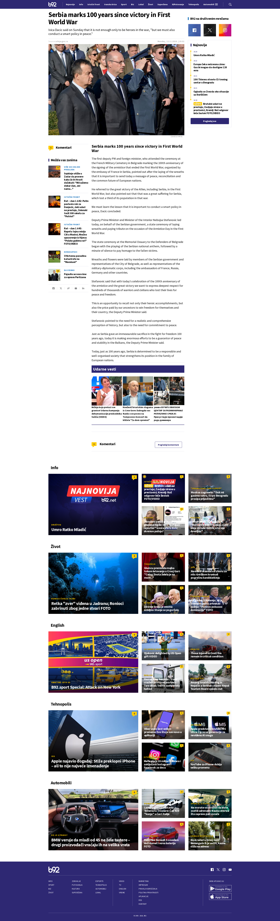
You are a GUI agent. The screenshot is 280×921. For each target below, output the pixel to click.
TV (120, 885)
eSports (99, 881)
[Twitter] (210, 30)
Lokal (98, 892)
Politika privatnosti (149, 892)
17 (58, 198)
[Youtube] (230, 869)
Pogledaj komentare (168, 444)
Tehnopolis (101, 885)
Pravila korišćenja (148, 889)
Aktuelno (149, 602)
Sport (51, 885)
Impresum (143, 885)
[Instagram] (225, 30)
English (195, 649)
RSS (140, 900)
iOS (53, 756)
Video (121, 881)
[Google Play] (220, 888)
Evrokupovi (70, 252)
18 (58, 271)
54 (58, 167)
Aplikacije (143, 896)
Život (51, 892)
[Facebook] (194, 30)
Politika (148, 517)
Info (50, 881)
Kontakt (143, 904)
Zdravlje (76, 881)
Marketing (144, 881)
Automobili (101, 889)
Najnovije (70, 4)
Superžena (77, 892)
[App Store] (220, 896)
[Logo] (52, 4)
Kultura (76, 889)
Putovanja (77, 885)
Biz (49, 889)
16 (58, 225)
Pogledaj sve (209, 121)
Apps (146, 725)
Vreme (122, 892)
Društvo (56, 524)
